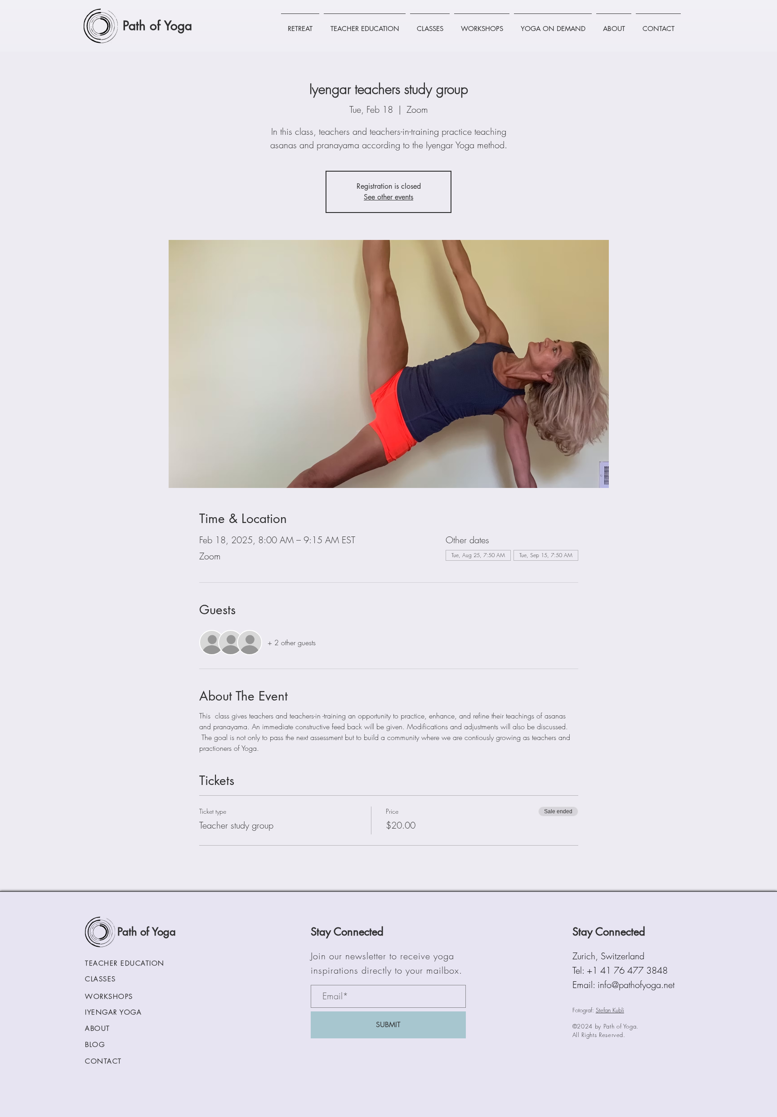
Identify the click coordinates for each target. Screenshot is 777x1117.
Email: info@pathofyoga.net (623, 985)
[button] (300, 24)
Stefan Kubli (610, 1010)
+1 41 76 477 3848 (627, 970)
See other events (388, 197)
